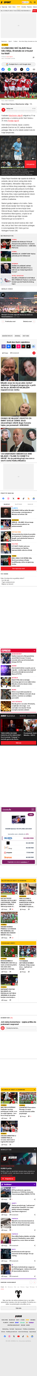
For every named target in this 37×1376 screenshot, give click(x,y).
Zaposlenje (32, 1331)
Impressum (18, 1329)
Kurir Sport (10, 56)
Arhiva (3, 1331)
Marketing (5, 1329)
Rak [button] (15, 1287)
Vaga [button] (27, 1287)
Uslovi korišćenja (23, 1331)
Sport (10, 41)
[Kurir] (5, 2)
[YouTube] (23, 346)
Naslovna (4, 41)
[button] (33, 57)
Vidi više (18, 1308)
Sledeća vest (27, 321)
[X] (13, 346)
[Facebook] (8, 346)
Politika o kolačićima (29, 1329)
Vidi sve (18, 743)
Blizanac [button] (10, 1287)
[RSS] (28, 498)
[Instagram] (18, 346)
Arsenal (17, 336)
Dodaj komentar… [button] (12, 1028)
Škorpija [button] (32, 1287)
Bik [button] (6, 1287)
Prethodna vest (10, 321)
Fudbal (15, 41)
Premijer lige (12, 121)
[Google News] (33, 346)
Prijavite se (9, 1179)
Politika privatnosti (11, 1331)
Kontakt (12, 1329)
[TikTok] (28, 346)
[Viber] (4, 346)
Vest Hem (26, 336)
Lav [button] (18, 1287)
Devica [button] (22, 1287)
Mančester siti (7, 336)
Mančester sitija (15, 116)
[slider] (7, 310)
